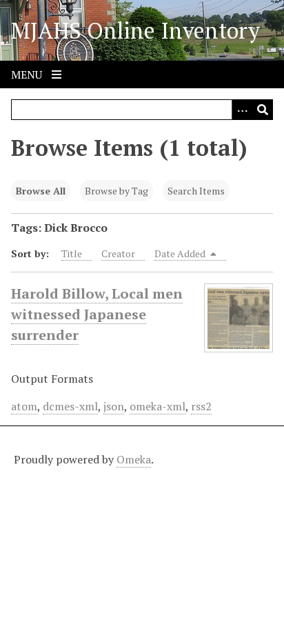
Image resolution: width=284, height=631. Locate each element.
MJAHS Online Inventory (135, 30)
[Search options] (242, 109)
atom (24, 406)
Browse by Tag (116, 190)
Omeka (133, 459)
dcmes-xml (70, 406)
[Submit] (262, 109)
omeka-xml (157, 406)
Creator (118, 253)
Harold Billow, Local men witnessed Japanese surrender (97, 314)
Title (71, 253)
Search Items (196, 190)
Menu (28, 74)
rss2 (201, 406)
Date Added (180, 253)
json (113, 406)
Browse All (40, 190)
